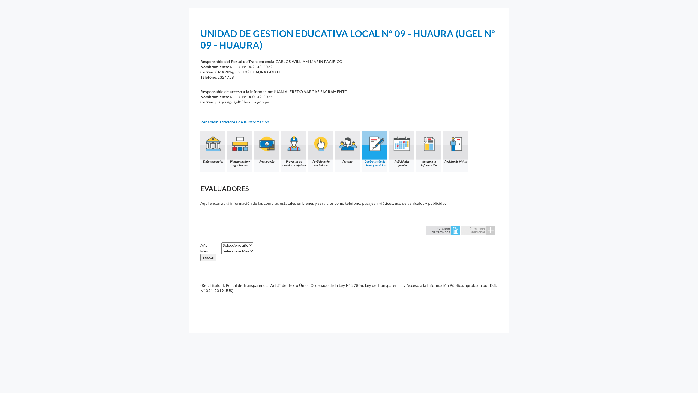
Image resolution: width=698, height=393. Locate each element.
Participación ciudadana (321, 163)
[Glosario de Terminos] (443, 230)
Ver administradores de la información (234, 122)
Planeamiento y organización (240, 163)
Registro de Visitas (455, 161)
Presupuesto (267, 161)
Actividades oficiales (402, 163)
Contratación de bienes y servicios (375, 163)
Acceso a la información (429, 163)
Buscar (208, 257)
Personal (347, 161)
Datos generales (213, 161)
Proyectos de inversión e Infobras (294, 163)
